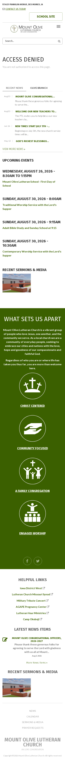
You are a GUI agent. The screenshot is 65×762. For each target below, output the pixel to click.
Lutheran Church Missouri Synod (31, 594)
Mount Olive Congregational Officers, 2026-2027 (36, 640)
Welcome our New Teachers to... (36, 111)
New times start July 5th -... (32, 126)
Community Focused (32, 448)
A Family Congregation (32, 491)
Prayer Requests (33, 728)
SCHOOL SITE (46, 16)
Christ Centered (32, 406)
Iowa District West (31, 588)
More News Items (36, 662)
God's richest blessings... (32, 141)
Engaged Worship (32, 533)
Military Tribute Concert (31, 600)
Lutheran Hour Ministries (31, 613)
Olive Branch (39, 87)
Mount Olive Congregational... (35, 96)
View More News (13, 149)
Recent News (16, 87)
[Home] (32, 28)
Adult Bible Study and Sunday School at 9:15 (29, 227)
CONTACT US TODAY (16, 9)
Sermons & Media (32, 722)
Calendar (32, 716)
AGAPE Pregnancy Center (31, 606)
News (32, 711)
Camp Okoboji (31, 619)
